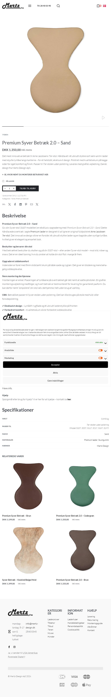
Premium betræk (22, 199)
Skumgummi (103, 440)
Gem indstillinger (55, 380)
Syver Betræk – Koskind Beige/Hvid (19, 579)
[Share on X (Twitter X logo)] (9, 204)
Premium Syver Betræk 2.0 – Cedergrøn (75, 515)
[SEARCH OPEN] (58, 5)
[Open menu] (29, 6)
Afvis (55, 372)
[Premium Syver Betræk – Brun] (28, 486)
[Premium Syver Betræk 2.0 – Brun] (82, 550)
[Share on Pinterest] (26, 204)
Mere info (7, 388)
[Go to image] (13, 126)
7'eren (5, 135)
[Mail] (31, 204)
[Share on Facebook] (15, 204)
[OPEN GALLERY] (55, 70)
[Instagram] (14, 647)
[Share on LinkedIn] (20, 204)
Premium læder (38, 231)
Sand (106, 434)
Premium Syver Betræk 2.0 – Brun (72, 579)
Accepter (55, 364)
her (69, 399)
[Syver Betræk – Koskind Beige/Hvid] (28, 550)
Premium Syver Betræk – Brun (16, 515)
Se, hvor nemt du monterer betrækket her (26, 175)
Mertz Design (103, 446)
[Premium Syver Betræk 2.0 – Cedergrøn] (82, 486)
